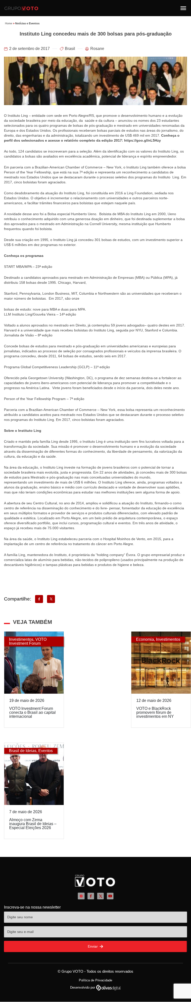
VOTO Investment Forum (28, 641)
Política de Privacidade (95, 980)
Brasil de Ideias (22, 751)
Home (8, 23)
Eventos (45, 751)
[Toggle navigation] (183, 8)
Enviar (93, 946)
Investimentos (21, 639)
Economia (145, 639)
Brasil (70, 48)
